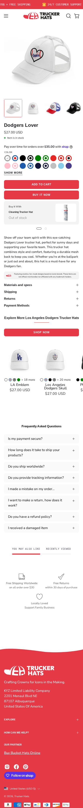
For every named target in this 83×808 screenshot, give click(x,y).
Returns (9, 298)
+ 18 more (28, 379)
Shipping (10, 291)
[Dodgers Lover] (13, 108)
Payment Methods (16, 305)
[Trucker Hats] (41, 15)
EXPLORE (10, 719)
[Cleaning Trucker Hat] (65, 213)
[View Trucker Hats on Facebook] (16, 767)
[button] (68, 16)
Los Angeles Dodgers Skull (55, 386)
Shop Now (41, 332)
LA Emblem (19, 385)
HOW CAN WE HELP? (16, 732)
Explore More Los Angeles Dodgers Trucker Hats (41, 318)
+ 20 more (64, 379)
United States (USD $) (23, 788)
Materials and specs (18, 285)
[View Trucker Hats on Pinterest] (26, 767)
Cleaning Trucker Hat (21, 212)
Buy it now (41, 194)
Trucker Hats (21, 796)
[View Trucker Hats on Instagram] (7, 767)
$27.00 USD (20, 390)
